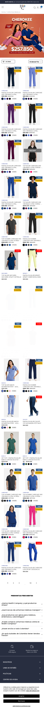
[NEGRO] (10, 99)
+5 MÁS (35, 172)
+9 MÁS (14, 391)
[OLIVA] (7, 391)
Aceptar (21, 696)
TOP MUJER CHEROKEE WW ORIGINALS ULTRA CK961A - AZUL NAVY (32, 202)
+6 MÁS (35, 208)
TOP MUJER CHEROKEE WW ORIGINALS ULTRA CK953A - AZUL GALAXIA (11, 531)
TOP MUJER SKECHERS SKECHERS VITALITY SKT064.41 (11, 276)
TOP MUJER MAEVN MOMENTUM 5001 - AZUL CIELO (10, 385)
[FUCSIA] (31, 172)
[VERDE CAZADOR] (2, 464)
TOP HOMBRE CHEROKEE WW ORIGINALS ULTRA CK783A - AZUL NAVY (11, 314)
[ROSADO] (10, 391)
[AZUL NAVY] (2, 99)
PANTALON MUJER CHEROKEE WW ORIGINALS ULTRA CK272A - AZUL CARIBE (32, 314)
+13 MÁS (14, 98)
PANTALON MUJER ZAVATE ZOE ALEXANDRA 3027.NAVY (32, 422)
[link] (22, 36)
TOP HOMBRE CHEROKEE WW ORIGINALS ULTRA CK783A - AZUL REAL (32, 495)
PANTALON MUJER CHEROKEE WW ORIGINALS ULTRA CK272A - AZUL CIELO (32, 93)
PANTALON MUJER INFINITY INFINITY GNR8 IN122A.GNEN (32, 276)
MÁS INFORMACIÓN (32, 691)
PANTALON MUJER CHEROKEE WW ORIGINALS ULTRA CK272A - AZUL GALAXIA (11, 568)
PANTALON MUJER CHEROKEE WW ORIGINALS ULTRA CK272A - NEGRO (32, 129)
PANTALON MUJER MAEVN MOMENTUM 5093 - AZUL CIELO (10, 422)
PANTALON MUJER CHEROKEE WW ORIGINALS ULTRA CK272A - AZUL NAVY (11, 93)
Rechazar (21, 701)
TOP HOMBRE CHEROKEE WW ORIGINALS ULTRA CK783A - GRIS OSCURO (11, 495)
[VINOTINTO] (2, 172)
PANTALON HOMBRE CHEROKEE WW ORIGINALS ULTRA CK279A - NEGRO (32, 239)
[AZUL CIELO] (5, 99)
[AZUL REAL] (2, 208)
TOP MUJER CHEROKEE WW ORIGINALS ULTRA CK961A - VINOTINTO (11, 351)
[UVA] (7, 99)
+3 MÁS (14, 464)
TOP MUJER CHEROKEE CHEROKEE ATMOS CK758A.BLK (30, 351)
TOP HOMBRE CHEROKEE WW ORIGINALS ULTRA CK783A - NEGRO (11, 239)
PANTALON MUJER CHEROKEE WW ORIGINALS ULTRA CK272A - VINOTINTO (11, 166)
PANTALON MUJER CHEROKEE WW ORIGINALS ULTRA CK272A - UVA (11, 129)
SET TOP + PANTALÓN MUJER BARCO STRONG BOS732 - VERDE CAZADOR (11, 458)
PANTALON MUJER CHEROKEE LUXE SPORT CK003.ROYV (32, 568)
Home (4, 12)
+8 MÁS (35, 245)
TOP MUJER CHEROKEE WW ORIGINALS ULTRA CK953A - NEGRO (32, 166)
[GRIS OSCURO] (7, 245)
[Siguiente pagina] (36, 583)
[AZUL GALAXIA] (26, 172)
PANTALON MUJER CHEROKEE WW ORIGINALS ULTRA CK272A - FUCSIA (32, 531)
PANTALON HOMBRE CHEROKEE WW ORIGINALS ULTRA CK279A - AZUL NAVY (32, 385)
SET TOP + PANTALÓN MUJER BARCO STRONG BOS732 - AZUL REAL (32, 458)
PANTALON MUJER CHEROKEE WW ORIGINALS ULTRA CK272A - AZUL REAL (11, 202)
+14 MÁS (14, 245)
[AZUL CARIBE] (29, 172)
